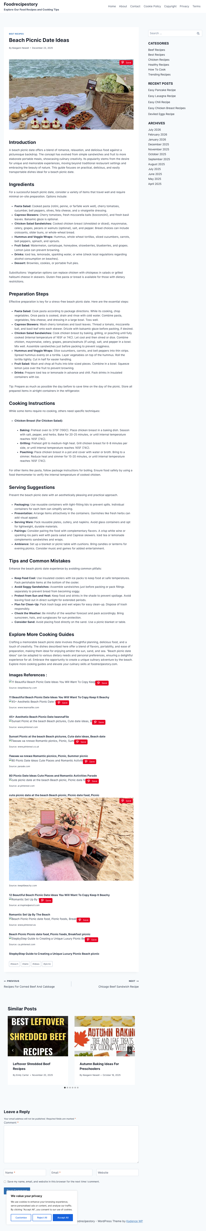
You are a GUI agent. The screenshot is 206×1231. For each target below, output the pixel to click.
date (25, 964)
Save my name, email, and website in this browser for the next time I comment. (53, 1181)
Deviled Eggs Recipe (161, 114)
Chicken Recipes (158, 59)
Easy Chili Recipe (159, 102)
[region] (41, 1208)
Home (112, 6)
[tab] (65, 1087)
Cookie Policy (152, 6)
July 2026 (154, 129)
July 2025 (154, 169)
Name (10, 1172)
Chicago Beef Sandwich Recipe (118, 984)
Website (103, 1172)
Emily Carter (22, 1075)
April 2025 (154, 183)
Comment (11, 1122)
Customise (21, 1217)
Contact (135, 6)
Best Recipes (16, 34)
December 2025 (158, 144)
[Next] (129, 1050)
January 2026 (157, 139)
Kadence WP (134, 1221)
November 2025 (158, 149)
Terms (196, 6)
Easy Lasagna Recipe (162, 96)
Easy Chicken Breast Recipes (167, 108)
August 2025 (156, 164)
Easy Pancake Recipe (162, 90)
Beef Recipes (156, 49)
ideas (36, 964)
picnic (47, 964)
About (123, 6)
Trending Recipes (159, 74)
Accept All (62, 1217)
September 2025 (159, 159)
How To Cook (157, 69)
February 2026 (157, 134)
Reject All (42, 1217)
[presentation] (38, 1036)
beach (14, 964)
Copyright (170, 6)
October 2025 (157, 154)
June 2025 (155, 174)
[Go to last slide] (12, 1050)
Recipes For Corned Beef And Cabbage (29, 984)
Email (56, 1172)
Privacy (184, 6)
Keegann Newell (20, 48)
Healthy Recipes (158, 64)
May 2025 (154, 178)
